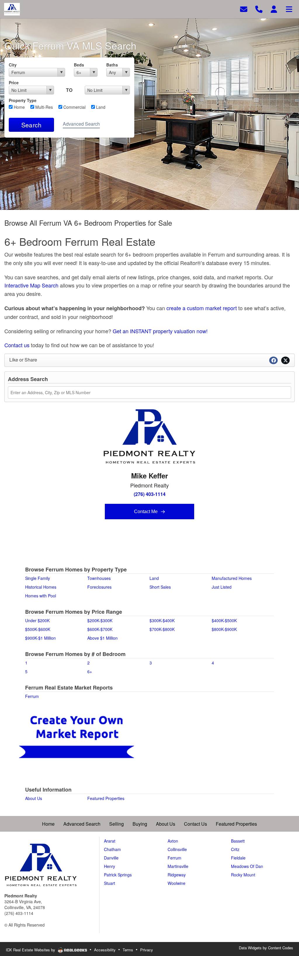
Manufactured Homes (232, 578)
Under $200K (37, 620)
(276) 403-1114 (150, 494)
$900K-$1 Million (40, 638)
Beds (79, 65)
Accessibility (105, 950)
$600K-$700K (99, 629)
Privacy (146, 950)
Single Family (37, 578)
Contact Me (146, 511)
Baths (112, 65)
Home (19, 107)
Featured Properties (105, 798)
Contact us (16, 345)
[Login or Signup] (274, 8)
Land (100, 107)
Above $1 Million (102, 638)
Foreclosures (99, 587)
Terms (128, 950)
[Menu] (289, 8)
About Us (33, 798)
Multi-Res (43, 107)
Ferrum (32, 696)
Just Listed (222, 587)
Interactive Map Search (31, 285)
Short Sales (160, 587)
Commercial (74, 107)
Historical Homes (40, 587)
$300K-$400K (162, 620)
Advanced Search (81, 123)
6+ (89, 671)
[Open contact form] (243, 8)
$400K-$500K (224, 620)
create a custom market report (201, 308)
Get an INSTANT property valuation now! (160, 331)
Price (14, 82)
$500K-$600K (37, 629)
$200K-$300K (99, 620)
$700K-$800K (162, 629)
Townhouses (99, 578)
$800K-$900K (224, 629)
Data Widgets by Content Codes (266, 947)
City (13, 65)
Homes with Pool (40, 596)
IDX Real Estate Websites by (31, 950)
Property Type (22, 100)
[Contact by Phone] (259, 8)
